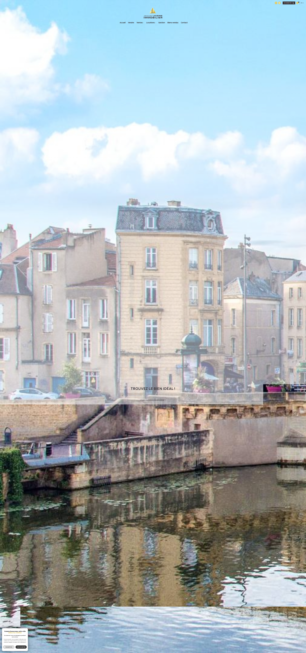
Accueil (123, 23)
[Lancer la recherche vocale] (193, 395)
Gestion (161, 23)
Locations (150, 23)
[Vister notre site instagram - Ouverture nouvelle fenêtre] (279, 3)
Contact (184, 23)
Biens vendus (173, 23)
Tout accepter (21, 647)
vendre (131, 23)
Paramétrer (8, 647)
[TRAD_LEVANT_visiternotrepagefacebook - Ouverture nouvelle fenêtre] (276, 3)
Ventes (140, 23)
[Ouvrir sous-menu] (143, 22)
